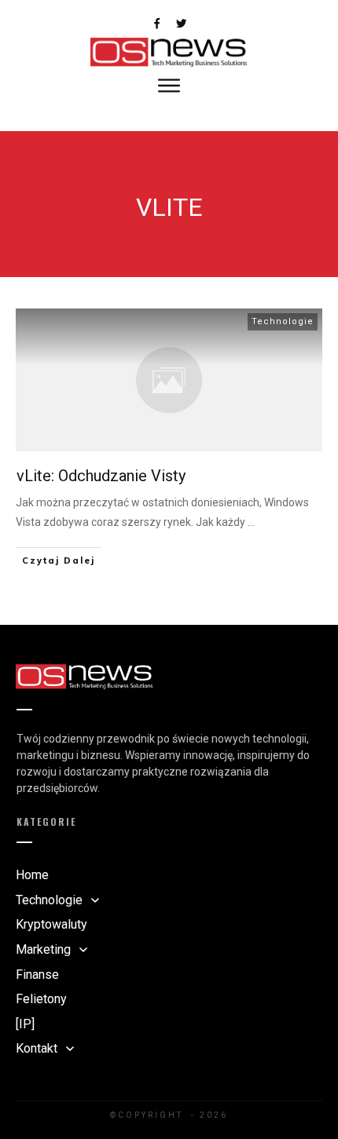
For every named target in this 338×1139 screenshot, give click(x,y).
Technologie (283, 321)
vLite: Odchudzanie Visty (101, 475)
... (251, 522)
